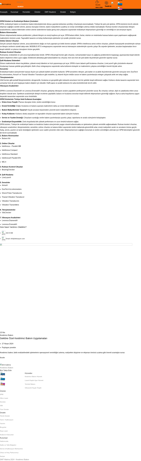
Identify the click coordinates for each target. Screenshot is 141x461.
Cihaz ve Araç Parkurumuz (9, 452)
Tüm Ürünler (4, 409)
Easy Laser (4, 431)
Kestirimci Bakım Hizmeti (33, 376)
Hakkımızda (4, 441)
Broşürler (3, 427)
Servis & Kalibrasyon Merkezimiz (11, 449)
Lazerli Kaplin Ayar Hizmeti (34, 380)
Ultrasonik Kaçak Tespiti (33, 388)
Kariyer (2, 456)
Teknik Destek (5, 416)
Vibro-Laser (4, 398)
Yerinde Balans (30, 384)
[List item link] (70, 230)
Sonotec (3, 402)
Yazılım (2, 423)
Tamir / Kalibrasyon (6, 420)
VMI (1, 405)
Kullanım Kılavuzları (7, 435)
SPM (1, 394)
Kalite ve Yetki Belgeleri (8, 445)
